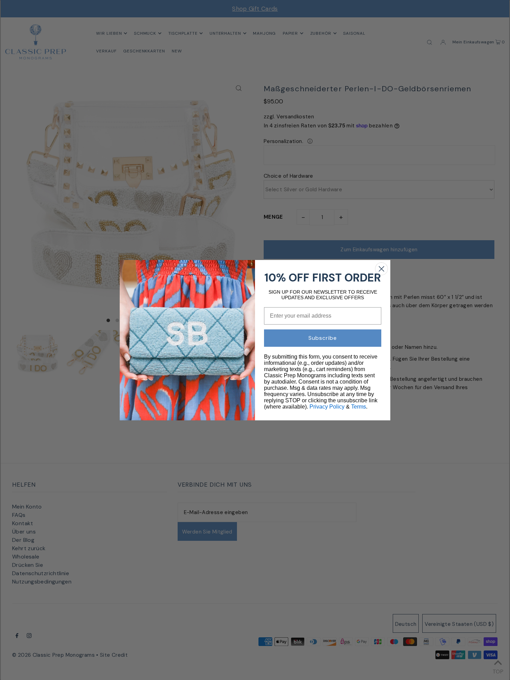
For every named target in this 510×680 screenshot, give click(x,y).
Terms (358, 407)
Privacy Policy (327, 407)
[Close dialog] (381, 269)
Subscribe (322, 338)
